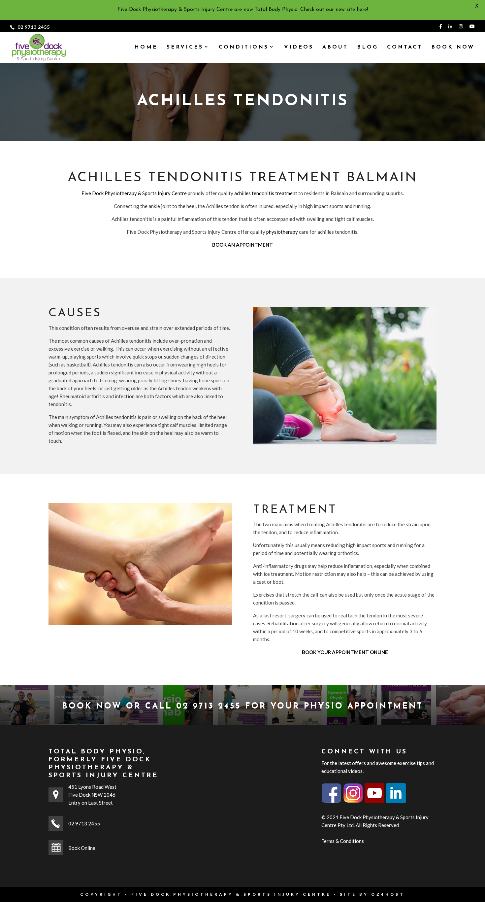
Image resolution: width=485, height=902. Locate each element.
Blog (367, 47)
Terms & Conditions (342, 841)
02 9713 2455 (33, 27)
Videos (298, 47)
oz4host (388, 894)
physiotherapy (282, 232)
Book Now (452, 47)
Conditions (244, 47)
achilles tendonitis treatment (265, 193)
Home (146, 47)
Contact (404, 47)
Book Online (81, 848)
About (335, 47)
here (362, 9)
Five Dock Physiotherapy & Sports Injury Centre (134, 193)
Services (185, 47)
